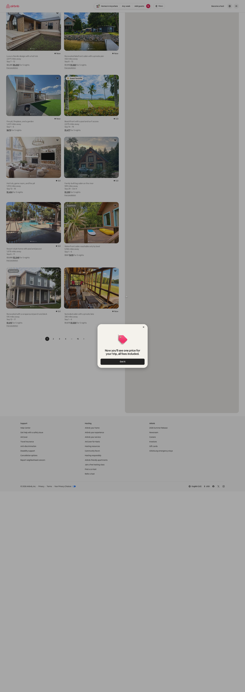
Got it (122, 361)
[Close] (144, 327)
